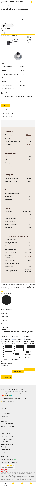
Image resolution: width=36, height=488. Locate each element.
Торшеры (4, 421)
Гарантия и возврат (7, 436)
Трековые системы (7, 426)
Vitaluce (28, 135)
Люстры (3, 408)
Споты (3, 418)
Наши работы (5, 449)
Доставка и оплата (7, 439)
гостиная (28, 256)
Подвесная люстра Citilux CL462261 (16, 357)
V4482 (29, 144)
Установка (4, 442)
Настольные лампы (7, 416)
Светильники (5, 413)
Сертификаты (5, 447)
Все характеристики (7, 88)
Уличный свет (5, 429)
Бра (2, 411)
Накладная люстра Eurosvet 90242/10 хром (29, 355)
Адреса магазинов (7, 444)
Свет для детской (7, 424)
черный (28, 163)
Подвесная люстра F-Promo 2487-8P (6, 363)
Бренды (3, 452)
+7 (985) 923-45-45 (7, 460)
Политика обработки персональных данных (14, 398)
